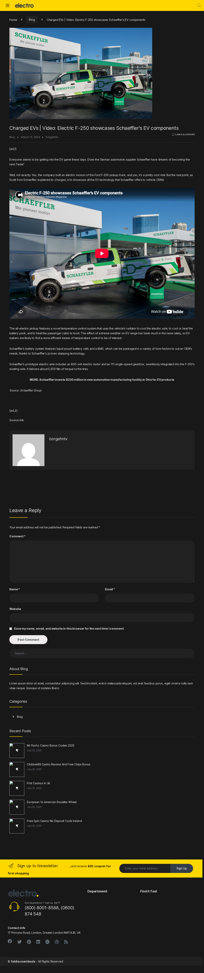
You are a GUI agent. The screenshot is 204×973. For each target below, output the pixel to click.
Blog (32, 19)
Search (199, 5)
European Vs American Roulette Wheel (52, 802)
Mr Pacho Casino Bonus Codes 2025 (50, 745)
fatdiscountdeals (23, 961)
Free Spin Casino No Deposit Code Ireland (54, 821)
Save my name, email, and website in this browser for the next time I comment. (69, 628)
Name (14, 589)
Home (13, 19)
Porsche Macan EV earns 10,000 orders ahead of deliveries (49, 488)
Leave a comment (185, 134)
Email (110, 589)
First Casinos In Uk (38, 783)
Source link (16, 420)
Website (15, 609)
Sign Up (182, 868)
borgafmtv (52, 137)
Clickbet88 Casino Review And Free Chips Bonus (58, 764)
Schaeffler (143, 159)
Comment (17, 536)
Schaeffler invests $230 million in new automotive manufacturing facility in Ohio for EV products (107, 379)
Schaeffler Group (30, 390)
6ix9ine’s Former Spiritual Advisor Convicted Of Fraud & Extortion (151, 488)
